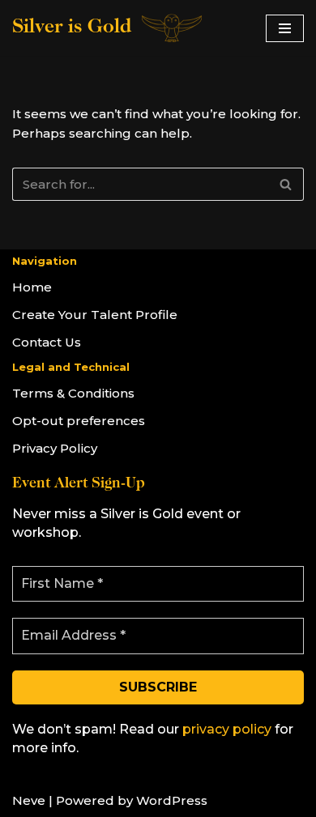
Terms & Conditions (73, 393)
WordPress (171, 800)
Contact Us (46, 342)
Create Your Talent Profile (94, 314)
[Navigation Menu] (285, 28)
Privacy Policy (54, 448)
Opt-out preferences (78, 420)
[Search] (285, 184)
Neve (28, 800)
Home (32, 287)
